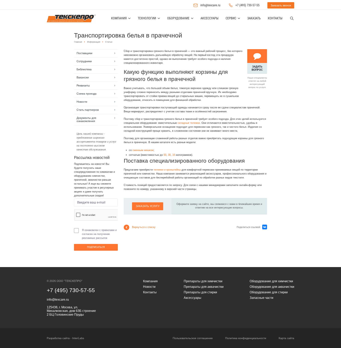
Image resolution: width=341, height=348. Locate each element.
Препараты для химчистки (203, 281)
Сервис (231, 18)
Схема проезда (86, 93)
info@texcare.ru (210, 5)
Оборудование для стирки (269, 292)
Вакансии (83, 77)
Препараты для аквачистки (204, 286)
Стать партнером (88, 109)
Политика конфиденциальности (245, 338)
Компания (119, 18)
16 (173, 154)
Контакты (275, 18)
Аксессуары (209, 18)
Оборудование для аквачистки (272, 286)
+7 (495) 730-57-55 (247, 5)
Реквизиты (83, 85)
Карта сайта (286, 338)
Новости (82, 101)
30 (169, 154)
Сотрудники (84, 61)
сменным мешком (143, 150)
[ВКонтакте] (264, 227)
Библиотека (84, 69)
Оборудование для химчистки (271, 281)
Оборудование (178, 18)
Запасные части (261, 297)
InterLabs (78, 338)
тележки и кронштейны (167, 169)
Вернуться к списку (144, 227)
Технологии (147, 18)
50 (165, 154)
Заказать (254, 18)
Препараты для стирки (200, 292)
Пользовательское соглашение (193, 338)
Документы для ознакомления (86, 119)
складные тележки (189, 122)
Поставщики (84, 53)
